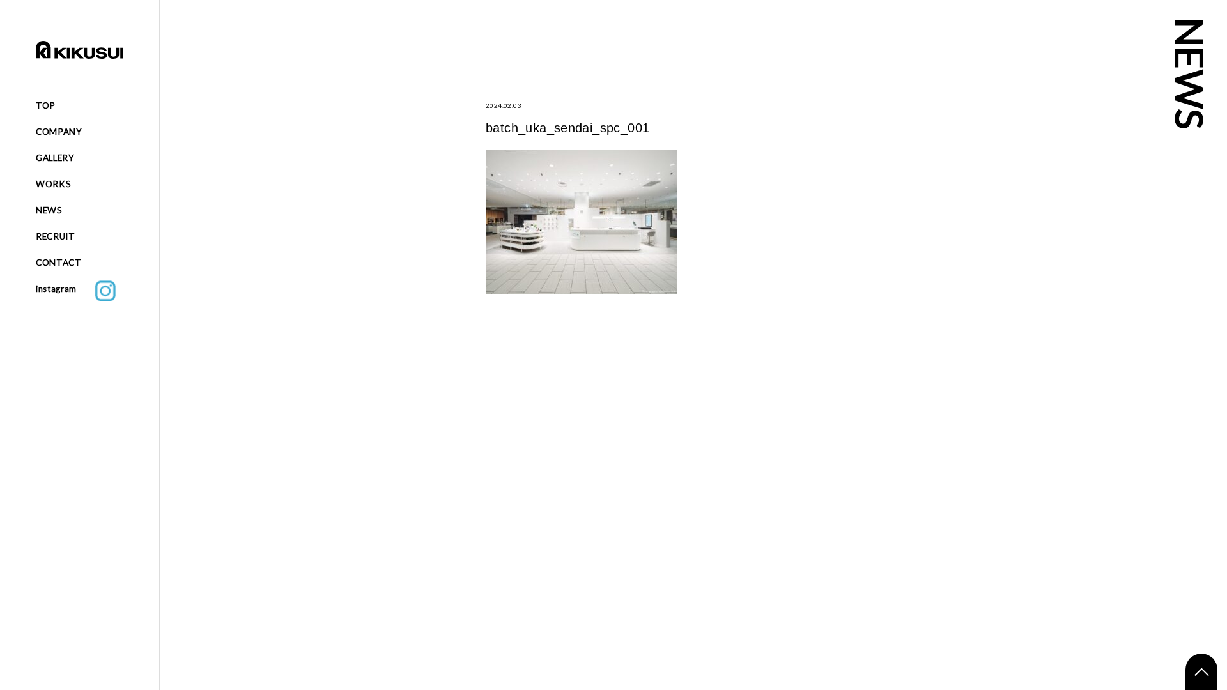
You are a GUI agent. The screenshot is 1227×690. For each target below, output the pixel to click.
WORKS (53, 184)
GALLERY (55, 158)
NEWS (49, 210)
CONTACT (59, 262)
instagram (65, 289)
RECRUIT (55, 236)
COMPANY (59, 131)
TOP (46, 105)
